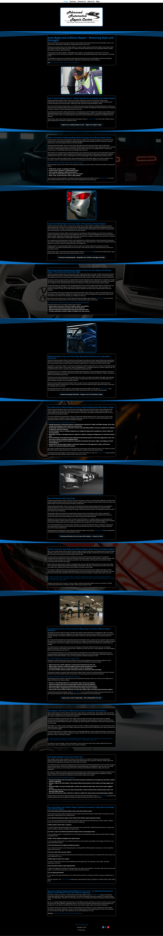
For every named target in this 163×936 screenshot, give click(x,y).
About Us (90, 1)
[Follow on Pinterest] (108, 927)
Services (73, 1)
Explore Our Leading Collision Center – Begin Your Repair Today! (81, 125)
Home (66, 1)
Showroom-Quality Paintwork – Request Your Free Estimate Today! (81, 394)
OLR (76, 924)
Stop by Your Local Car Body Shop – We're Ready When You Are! (81, 698)
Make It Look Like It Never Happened (69, 62)
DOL (83, 924)
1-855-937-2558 (54, 62)
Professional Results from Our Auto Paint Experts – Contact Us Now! (81, 536)
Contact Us (82, 1)
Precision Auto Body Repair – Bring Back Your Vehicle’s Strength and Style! (81, 257)
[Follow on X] (106, 927)
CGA (79, 924)
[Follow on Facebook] (103, 927)
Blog (97, 1)
